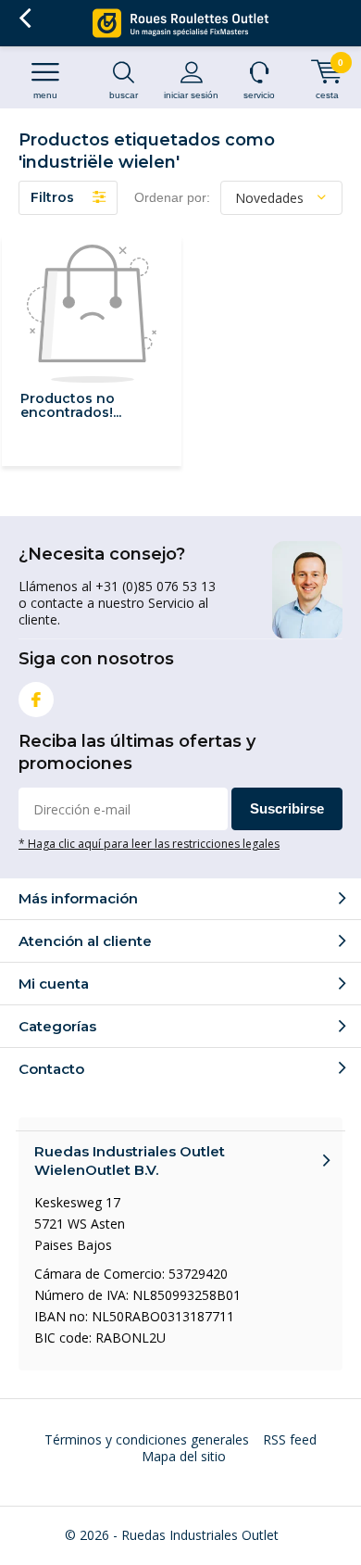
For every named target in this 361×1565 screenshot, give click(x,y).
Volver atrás (24, 18)
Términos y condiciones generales (146, 1439)
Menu (45, 95)
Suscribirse (287, 808)
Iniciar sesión (191, 95)
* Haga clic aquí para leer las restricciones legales (149, 843)
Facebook (36, 699)
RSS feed (290, 1439)
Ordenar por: (172, 197)
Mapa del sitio (184, 1456)
